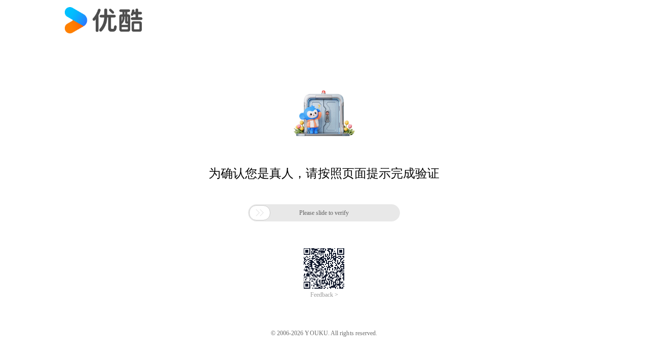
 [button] (259, 212)
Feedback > (324, 294)
